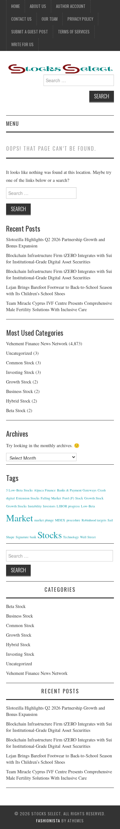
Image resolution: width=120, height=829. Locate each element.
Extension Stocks (27, 498)
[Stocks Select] (60, 68)
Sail (110, 520)
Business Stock (19, 391)
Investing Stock (20, 372)
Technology (71, 537)
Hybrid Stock (18, 401)
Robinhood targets (94, 520)
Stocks (49, 534)
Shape (10, 537)
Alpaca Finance (45, 490)
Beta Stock (16, 410)
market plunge (44, 520)
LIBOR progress (68, 506)
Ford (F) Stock (72, 498)
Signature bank (26, 537)
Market (19, 517)
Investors (49, 506)
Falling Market (51, 498)
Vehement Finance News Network (37, 343)
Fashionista (48, 821)
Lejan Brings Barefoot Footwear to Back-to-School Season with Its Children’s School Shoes (59, 290)
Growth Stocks (16, 506)
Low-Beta (88, 506)
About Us (38, 6)
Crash (102, 490)
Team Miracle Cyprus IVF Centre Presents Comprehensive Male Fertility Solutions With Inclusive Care (59, 306)
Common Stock (20, 363)
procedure (73, 520)
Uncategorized (19, 353)
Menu (12, 123)
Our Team (50, 19)
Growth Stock (18, 382)
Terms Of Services (74, 32)
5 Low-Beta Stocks (19, 490)
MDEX (60, 520)
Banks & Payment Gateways (76, 490)
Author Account (70, 6)
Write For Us (22, 44)
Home (15, 6)
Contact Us (21, 19)
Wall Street (88, 537)
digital (10, 498)
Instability (35, 506)
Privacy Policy (80, 19)
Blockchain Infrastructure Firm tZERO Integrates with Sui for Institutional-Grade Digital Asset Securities (59, 258)
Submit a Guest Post (29, 32)
